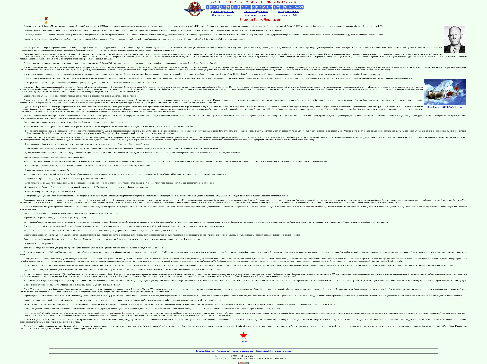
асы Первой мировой (256, 14)
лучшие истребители (222, 11)
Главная (200, 351)
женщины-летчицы (288, 11)
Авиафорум (223, 351)
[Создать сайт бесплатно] (243, 363)
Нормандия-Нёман (222, 14)
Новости (210, 351)
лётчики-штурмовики (256, 11)
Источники (275, 351)
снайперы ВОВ (288, 14)
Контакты (262, 351)
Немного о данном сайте (243, 351)
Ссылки (287, 351)
